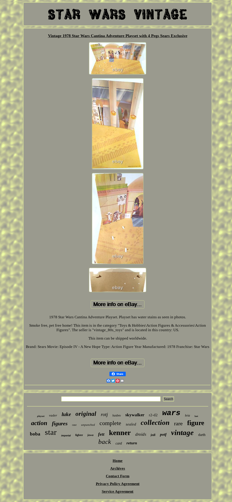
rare (178, 423)
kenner (120, 432)
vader (53, 415)
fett (101, 434)
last (196, 416)
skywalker (134, 414)
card (119, 443)
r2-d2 (153, 415)
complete (110, 423)
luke (66, 414)
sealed (131, 424)
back (104, 441)
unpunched (88, 424)
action (39, 422)
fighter (79, 435)
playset (40, 416)
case (74, 424)
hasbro (116, 415)
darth (201, 435)
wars (171, 413)
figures (60, 423)
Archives (117, 468)
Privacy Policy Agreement (118, 484)
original (85, 413)
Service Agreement (117, 491)
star (51, 432)
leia (187, 415)
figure (195, 422)
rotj (104, 414)
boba (35, 434)
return (131, 443)
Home (118, 461)
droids (140, 434)
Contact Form (117, 476)
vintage (182, 432)
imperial (66, 435)
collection (155, 422)
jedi (153, 435)
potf (163, 434)
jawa (90, 435)
